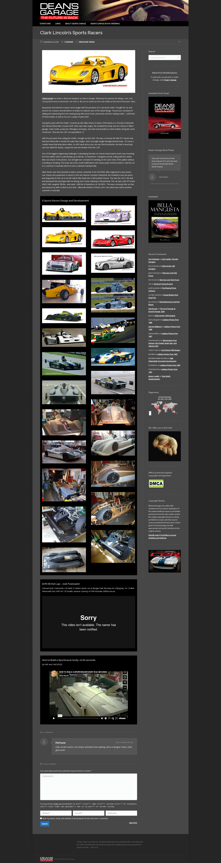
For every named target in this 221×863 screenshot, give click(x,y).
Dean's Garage (170, 80)
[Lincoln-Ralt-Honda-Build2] (64, 485)
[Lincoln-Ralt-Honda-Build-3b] (64, 452)
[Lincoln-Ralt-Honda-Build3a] (113, 412)
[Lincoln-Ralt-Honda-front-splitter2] (64, 524)
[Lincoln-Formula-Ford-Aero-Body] (64, 291)
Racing (91, 42)
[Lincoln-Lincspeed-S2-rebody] (113, 357)
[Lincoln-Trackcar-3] (113, 215)
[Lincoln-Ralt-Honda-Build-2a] (113, 474)
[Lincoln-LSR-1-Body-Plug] (64, 422)
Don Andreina (153, 262)
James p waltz (153, 379)
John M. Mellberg (154, 329)
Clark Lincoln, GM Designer (165, 318)
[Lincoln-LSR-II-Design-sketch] (64, 213)
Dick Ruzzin (152, 311)
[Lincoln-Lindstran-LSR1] (64, 337)
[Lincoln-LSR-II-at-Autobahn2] (64, 392)
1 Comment (68, 42)
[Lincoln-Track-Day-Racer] (113, 239)
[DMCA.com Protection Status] (156, 490)
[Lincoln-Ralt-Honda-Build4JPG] (64, 560)
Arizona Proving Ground (163, 287)
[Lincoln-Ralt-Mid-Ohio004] (113, 330)
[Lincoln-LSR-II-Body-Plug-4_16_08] (113, 443)
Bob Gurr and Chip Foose (169, 282)
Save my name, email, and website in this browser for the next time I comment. (75, 818)
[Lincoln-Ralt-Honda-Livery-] (64, 315)
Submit (45, 824)
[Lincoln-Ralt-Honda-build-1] (113, 508)
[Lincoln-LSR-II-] (113, 382)
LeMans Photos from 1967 (167, 357)
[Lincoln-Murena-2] (113, 263)
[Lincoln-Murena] (64, 263)
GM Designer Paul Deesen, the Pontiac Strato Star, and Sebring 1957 (162, 346)
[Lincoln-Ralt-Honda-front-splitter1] (113, 546)
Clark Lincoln (84, 42)
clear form (133, 823)
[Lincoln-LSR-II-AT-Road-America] (64, 363)
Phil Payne (61, 743)
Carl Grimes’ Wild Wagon (170, 353)
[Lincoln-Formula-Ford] (113, 295)
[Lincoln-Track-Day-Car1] (64, 237)
